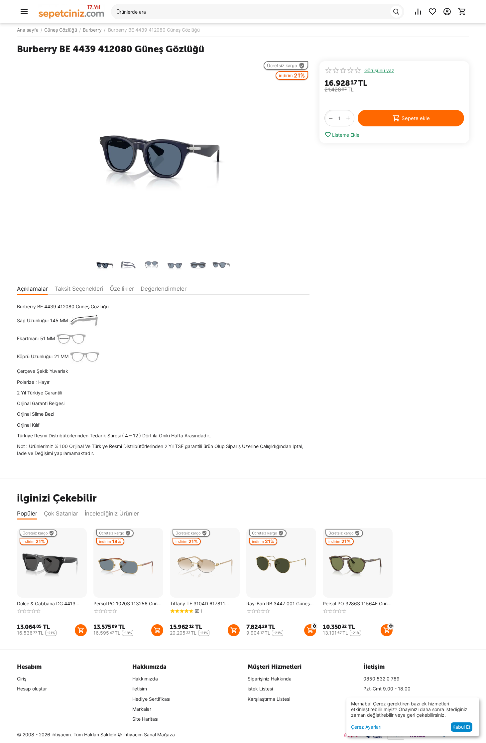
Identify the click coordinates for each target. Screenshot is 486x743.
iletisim (139, 688)
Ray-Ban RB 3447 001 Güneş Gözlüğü (278, 604)
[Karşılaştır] (418, 11)
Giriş (21, 678)
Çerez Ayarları (366, 727)
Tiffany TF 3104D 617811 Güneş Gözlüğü (197, 604)
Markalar (141, 709)
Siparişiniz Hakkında (270, 678)
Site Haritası (145, 719)
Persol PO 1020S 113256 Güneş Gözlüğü (128, 604)
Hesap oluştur (32, 688)
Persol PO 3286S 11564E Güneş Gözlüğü (358, 604)
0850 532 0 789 (381, 678)
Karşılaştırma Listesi (269, 699)
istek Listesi (260, 688)
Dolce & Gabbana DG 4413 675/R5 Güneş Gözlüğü (46, 604)
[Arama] (396, 12)
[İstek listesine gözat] (432, 11)
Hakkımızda (145, 678)
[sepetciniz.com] (71, 11)
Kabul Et (461, 727)
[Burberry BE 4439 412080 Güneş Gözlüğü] (163, 156)
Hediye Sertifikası (151, 699)
